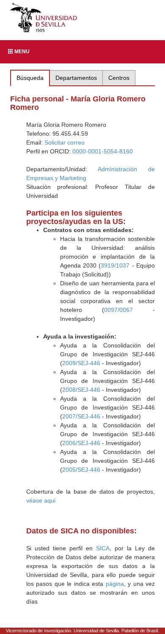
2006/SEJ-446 (81, 443)
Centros (118, 77)
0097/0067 (118, 309)
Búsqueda (30, 77)
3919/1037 (115, 265)
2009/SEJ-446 (81, 363)
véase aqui (40, 500)
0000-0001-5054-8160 (102, 151)
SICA (103, 548)
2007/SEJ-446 (81, 416)
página (115, 583)
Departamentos (76, 77)
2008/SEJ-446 (81, 389)
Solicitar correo (64, 142)
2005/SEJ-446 (81, 469)
